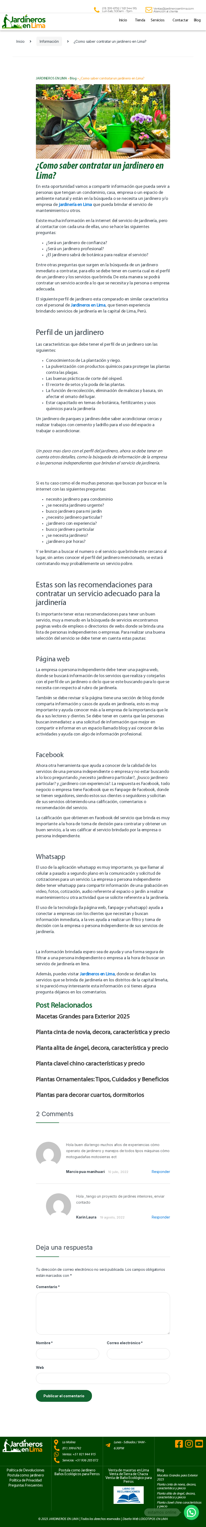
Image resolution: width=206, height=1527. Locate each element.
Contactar (180, 20)
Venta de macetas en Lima (128, 1470)
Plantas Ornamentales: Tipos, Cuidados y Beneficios (102, 1079)
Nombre (44, 1343)
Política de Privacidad (26, 1480)
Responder (161, 1171)
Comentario (48, 1287)
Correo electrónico (125, 1343)
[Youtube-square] (199, 1443)
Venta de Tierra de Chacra (128, 1474)
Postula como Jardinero (77, 1470)
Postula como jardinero (26, 1475)
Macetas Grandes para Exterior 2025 (83, 1017)
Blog (197, 20)
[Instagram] (189, 1443)
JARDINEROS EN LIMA (51, 78)
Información (49, 41)
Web (40, 1367)
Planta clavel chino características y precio (90, 1064)
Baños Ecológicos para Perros (77, 1474)
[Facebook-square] (179, 1443)
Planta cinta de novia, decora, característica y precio (103, 1032)
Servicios (158, 20)
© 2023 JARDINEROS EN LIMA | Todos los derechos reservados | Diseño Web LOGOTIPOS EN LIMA (103, 1519)
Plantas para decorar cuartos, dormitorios (90, 1095)
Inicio (123, 20)
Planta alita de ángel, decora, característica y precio (102, 1048)
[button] (191, 1512)
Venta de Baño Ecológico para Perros (128, 1480)
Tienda (140, 20)
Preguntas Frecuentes (25, 1486)
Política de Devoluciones (26, 1470)
